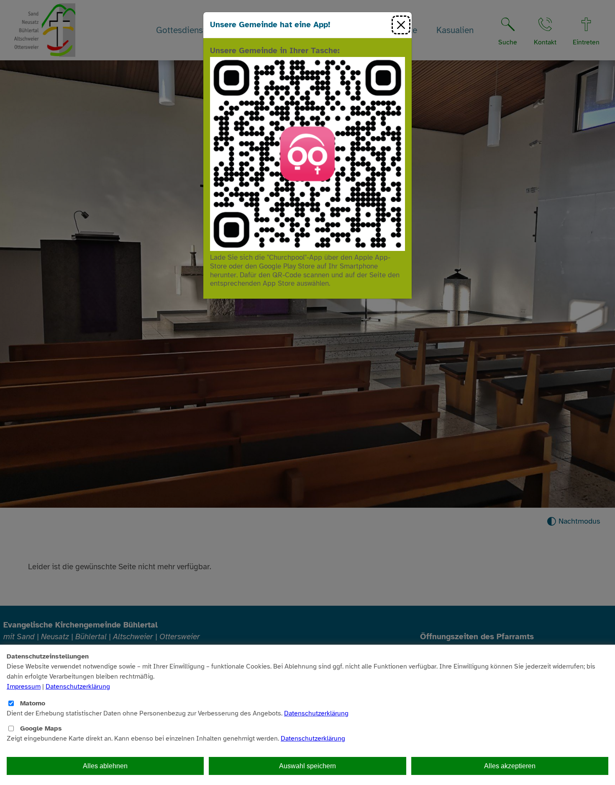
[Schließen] (401, 25)
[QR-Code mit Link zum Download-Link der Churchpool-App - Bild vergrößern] (307, 153)
